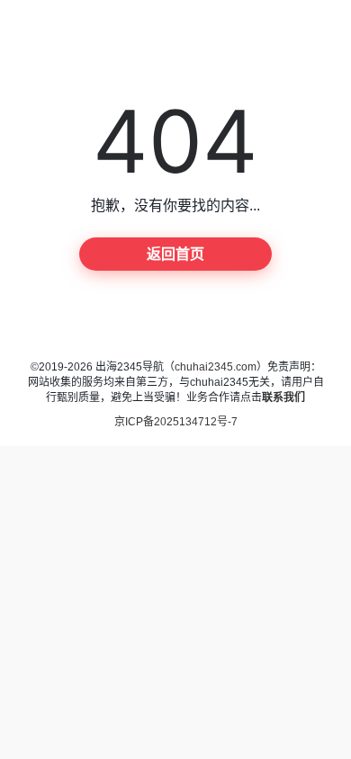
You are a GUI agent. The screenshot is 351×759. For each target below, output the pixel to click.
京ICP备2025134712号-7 (176, 421)
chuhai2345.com (215, 367)
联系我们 (283, 397)
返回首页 (175, 254)
